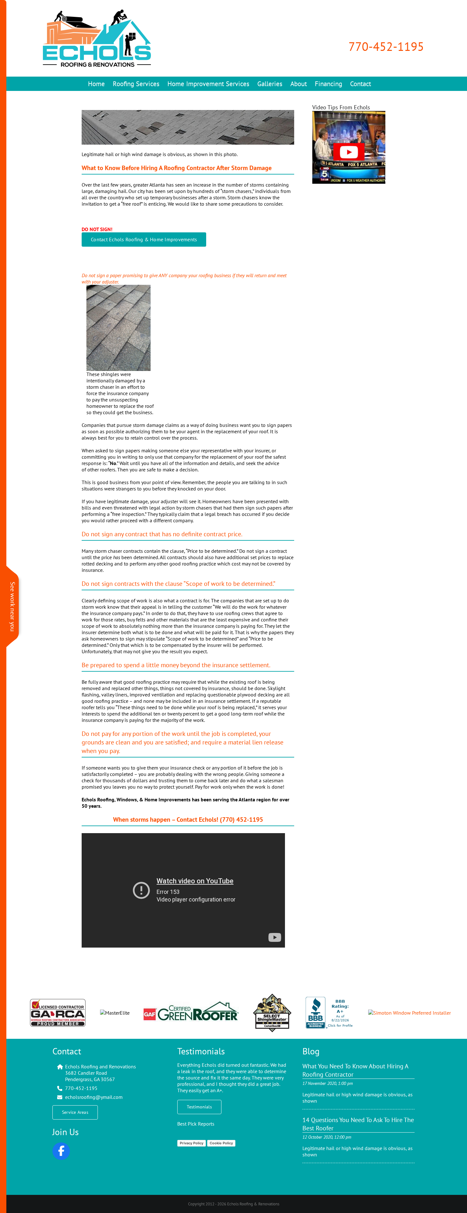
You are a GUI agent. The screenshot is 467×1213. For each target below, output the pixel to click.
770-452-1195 (386, 46)
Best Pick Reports (195, 1123)
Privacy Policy (191, 1143)
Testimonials (201, 1051)
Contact (66, 1051)
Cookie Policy (221, 1143)
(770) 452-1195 (240, 819)
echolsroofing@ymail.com (94, 1097)
